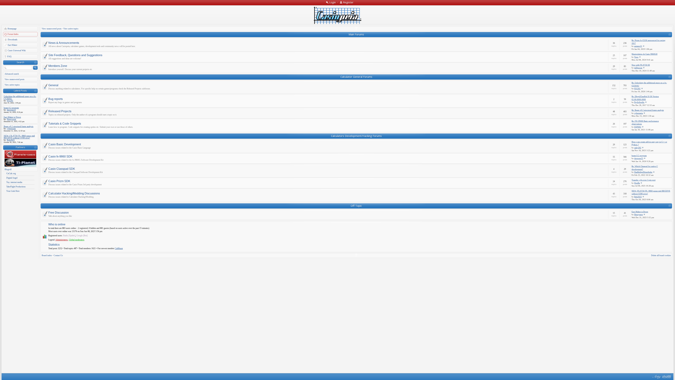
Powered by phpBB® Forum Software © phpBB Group (666, 376)
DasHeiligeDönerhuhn (643, 172)
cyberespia (638, 113)
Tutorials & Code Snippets (64, 123)
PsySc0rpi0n (639, 102)
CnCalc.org (11, 173)
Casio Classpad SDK (61, 168)
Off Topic (356, 205)
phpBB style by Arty (656, 376)
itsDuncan (638, 68)
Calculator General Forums (356, 76)
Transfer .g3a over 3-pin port (643, 180)
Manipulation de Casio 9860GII (644, 54)
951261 (637, 88)
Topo (636, 57)
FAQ (9, 56)
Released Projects (59, 111)
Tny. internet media (14, 182)
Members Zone (57, 66)
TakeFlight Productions (16, 186)
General (53, 85)
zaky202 (637, 148)
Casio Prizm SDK (59, 181)
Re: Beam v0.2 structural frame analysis (648, 110)
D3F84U (637, 127)
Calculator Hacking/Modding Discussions (74, 193)
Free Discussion (58, 212)
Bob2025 (638, 197)
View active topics (12, 85)
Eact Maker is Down (640, 212)
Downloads (12, 39)
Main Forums (356, 34)
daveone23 (638, 158)
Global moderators (76, 240)
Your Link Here (13, 191)
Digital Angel (11, 178)
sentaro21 (638, 46)
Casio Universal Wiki (17, 50)
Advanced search (12, 74)
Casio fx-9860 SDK (60, 156)
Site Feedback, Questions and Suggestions (75, 55)
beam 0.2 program (639, 155)
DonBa (637, 183)
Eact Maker (12, 45)
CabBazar (119, 248)
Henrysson (638, 214)
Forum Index (13, 34)
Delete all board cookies (661, 255)
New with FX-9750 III (641, 65)
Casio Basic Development (64, 144)
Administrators (61, 240)
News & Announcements (63, 43)
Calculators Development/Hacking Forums (356, 136)
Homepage (12, 28)
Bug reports (55, 99)
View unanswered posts (14, 79)
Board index (47, 255)
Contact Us (58, 255)
